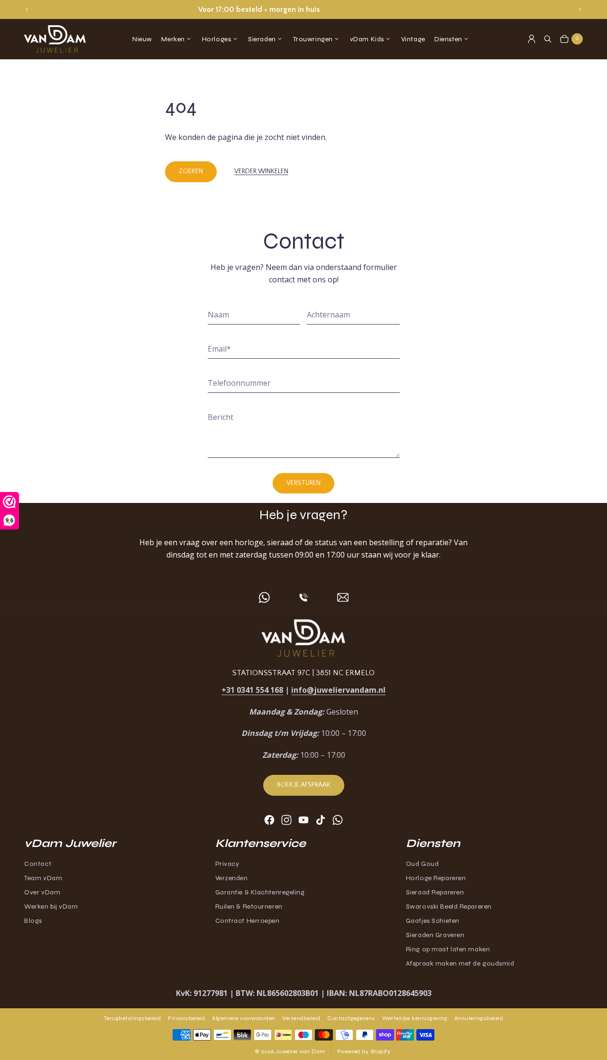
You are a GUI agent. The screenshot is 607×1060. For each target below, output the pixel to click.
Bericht (220, 417)
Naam (218, 314)
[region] (304, 9)
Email (219, 349)
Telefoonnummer (239, 383)
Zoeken (191, 171)
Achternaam (328, 314)
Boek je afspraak (304, 785)
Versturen (303, 483)
